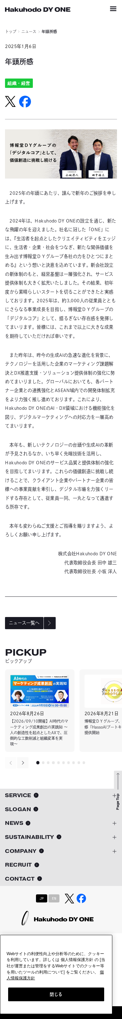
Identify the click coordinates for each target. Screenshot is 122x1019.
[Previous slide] (11, 762)
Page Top (118, 802)
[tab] (37, 762)
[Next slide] (23, 762)
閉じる (56, 994)
